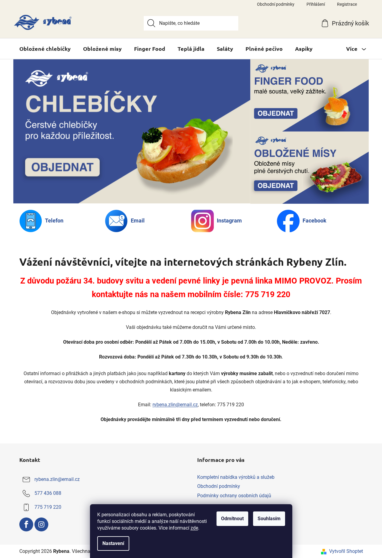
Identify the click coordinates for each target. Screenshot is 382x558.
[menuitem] (45, 48)
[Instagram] (41, 524)
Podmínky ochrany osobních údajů (234, 495)
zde (194, 528)
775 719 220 (47, 507)
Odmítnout (232, 518)
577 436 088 (47, 493)
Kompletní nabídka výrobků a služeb (235, 477)
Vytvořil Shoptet (346, 551)
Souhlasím (269, 518)
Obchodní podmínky (275, 4)
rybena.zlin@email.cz (175, 404)
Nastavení (113, 543)
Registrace (347, 4)
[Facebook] (26, 524)
